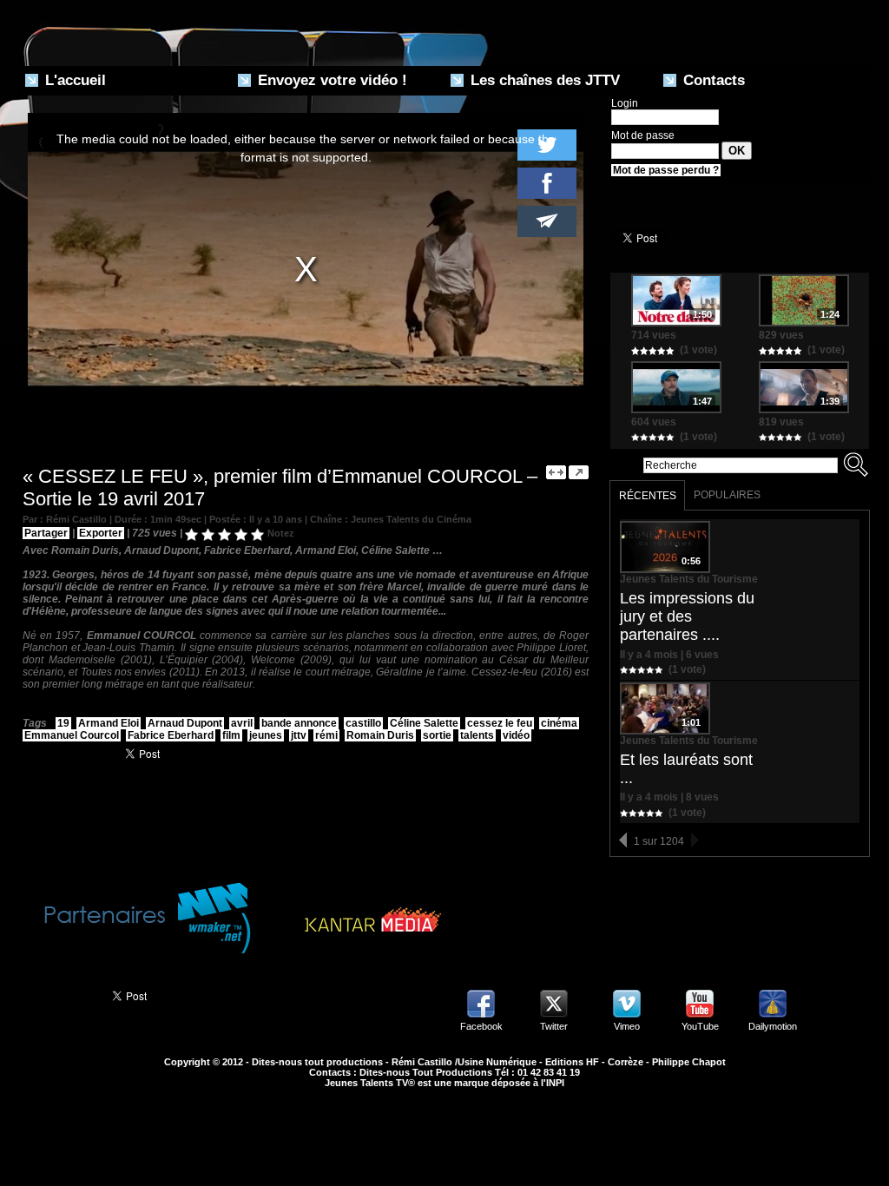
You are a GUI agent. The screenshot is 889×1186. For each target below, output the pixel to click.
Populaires (727, 495)
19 (63, 723)
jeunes (265, 735)
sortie (437, 735)
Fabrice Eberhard (171, 735)
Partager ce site (58, 994)
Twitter (554, 1026)
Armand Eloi (108, 723)
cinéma (559, 723)
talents (477, 735)
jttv (298, 735)
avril (242, 723)
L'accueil (73, 80)
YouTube (700, 1026)
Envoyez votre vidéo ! (330, 80)
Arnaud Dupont (185, 723)
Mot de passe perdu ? (666, 170)
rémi (326, 735)
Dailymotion (772, 1026)
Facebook (481, 1026)
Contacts (712, 80)
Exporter (100, 533)
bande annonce (299, 723)
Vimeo (627, 1026)
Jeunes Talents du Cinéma (411, 519)
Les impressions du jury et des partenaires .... (687, 616)
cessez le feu (499, 723)
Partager (46, 533)
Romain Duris (380, 735)
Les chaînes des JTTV (543, 80)
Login (624, 103)
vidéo (516, 735)
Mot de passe (643, 135)
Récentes (647, 496)
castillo (363, 723)
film (231, 735)
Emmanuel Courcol (71, 735)
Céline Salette (424, 723)
